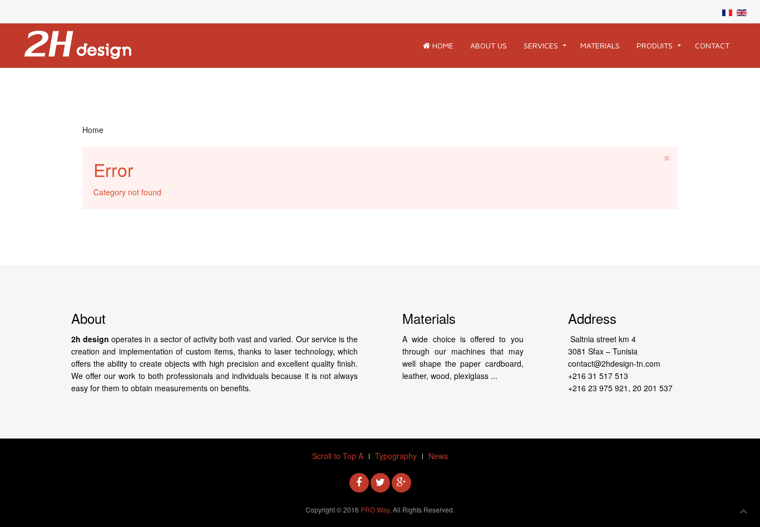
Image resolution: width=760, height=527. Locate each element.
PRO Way (375, 509)
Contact (712, 45)
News (438, 455)
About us (488, 45)
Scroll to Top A (337, 455)
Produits (654, 45)
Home (441, 45)
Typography (396, 455)
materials (600, 45)
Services (541, 45)
